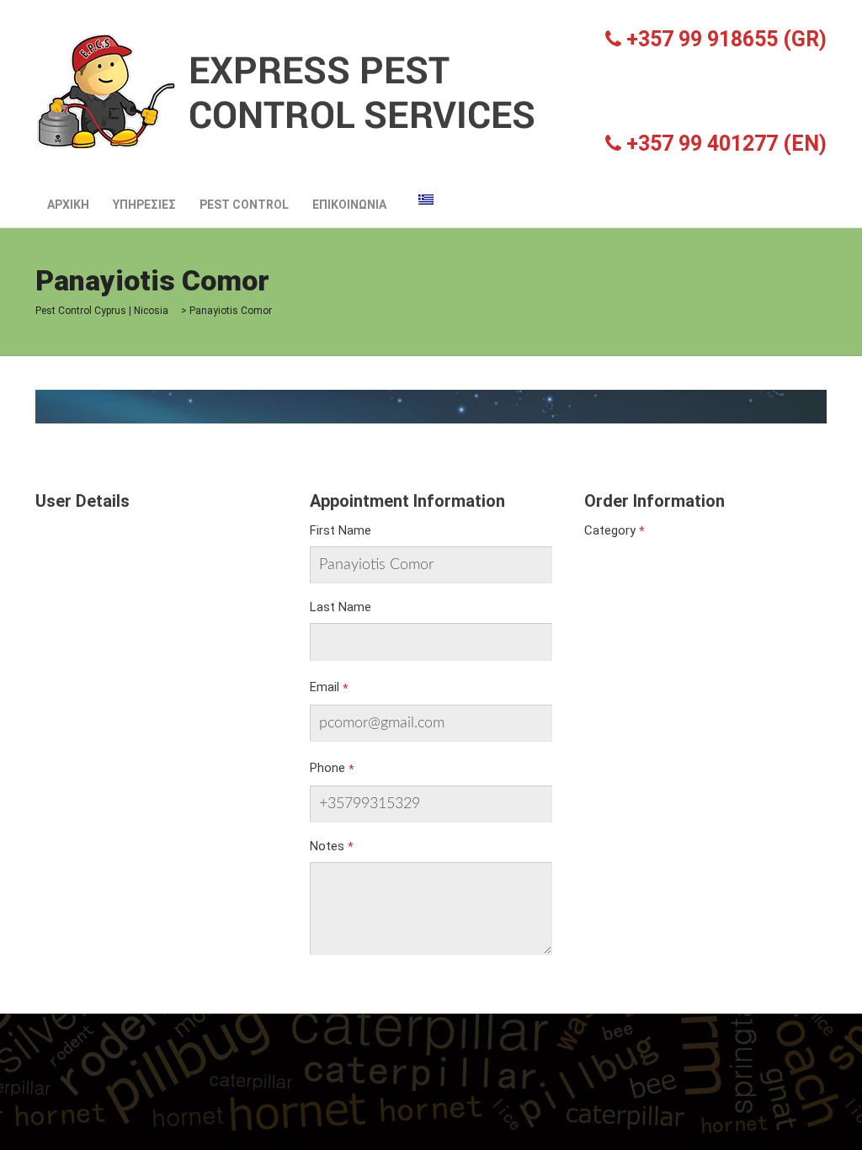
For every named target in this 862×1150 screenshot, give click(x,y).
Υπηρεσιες (144, 204)
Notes (327, 846)
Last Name (340, 607)
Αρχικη (68, 204)
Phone (327, 767)
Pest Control (244, 204)
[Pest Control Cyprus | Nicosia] (287, 90)
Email (324, 687)
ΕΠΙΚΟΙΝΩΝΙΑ (349, 204)
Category (610, 530)
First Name (340, 530)
